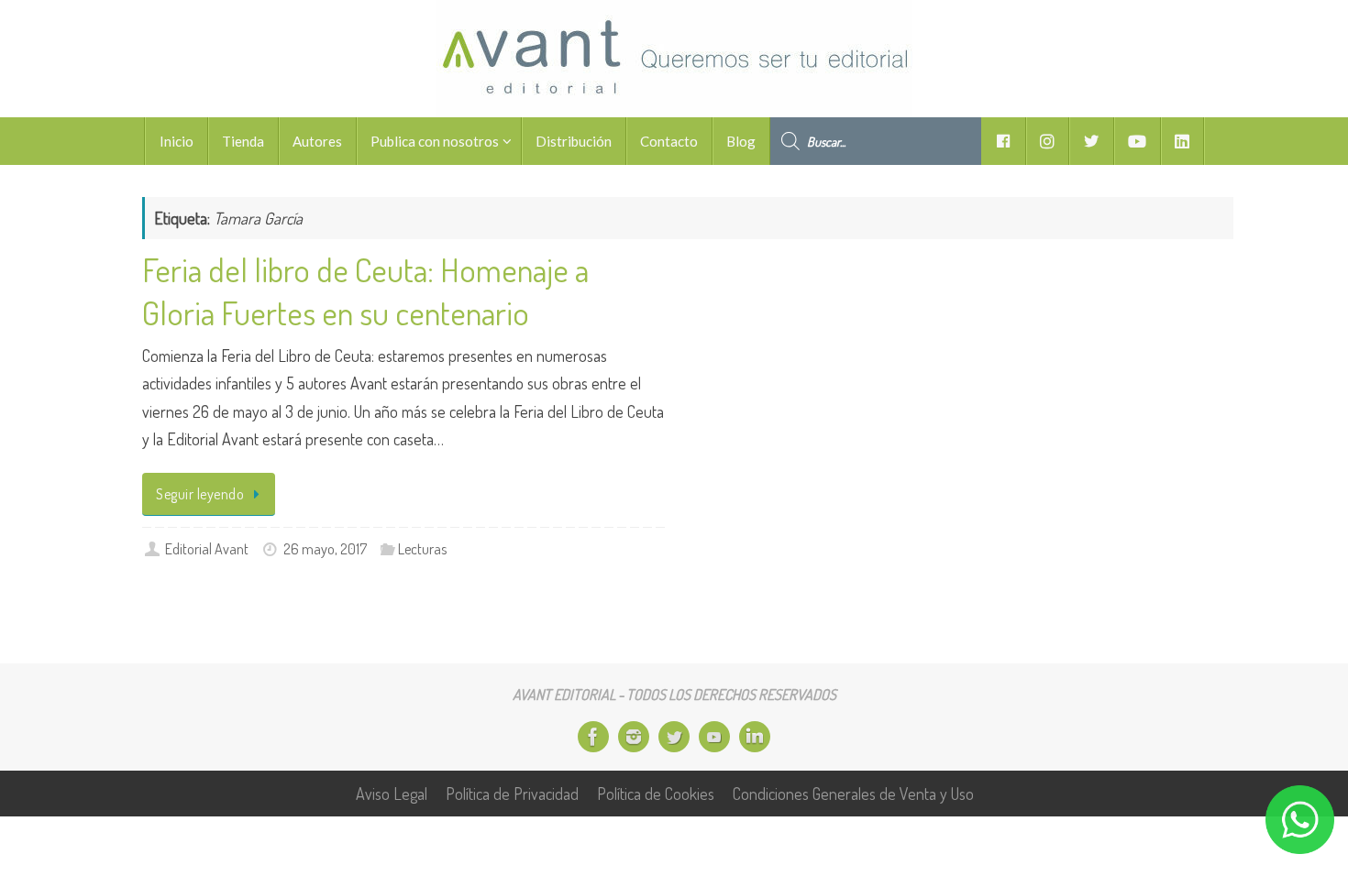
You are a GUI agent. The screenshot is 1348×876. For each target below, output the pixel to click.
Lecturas (422, 548)
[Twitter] (674, 736)
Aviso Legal (391, 793)
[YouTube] (714, 736)
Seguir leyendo (200, 493)
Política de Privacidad (512, 793)
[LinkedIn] (754, 736)
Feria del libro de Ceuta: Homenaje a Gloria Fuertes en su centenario (365, 291)
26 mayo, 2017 (325, 548)
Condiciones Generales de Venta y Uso (853, 793)
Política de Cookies (655, 793)
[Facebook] (593, 736)
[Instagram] (633, 736)
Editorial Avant (207, 548)
